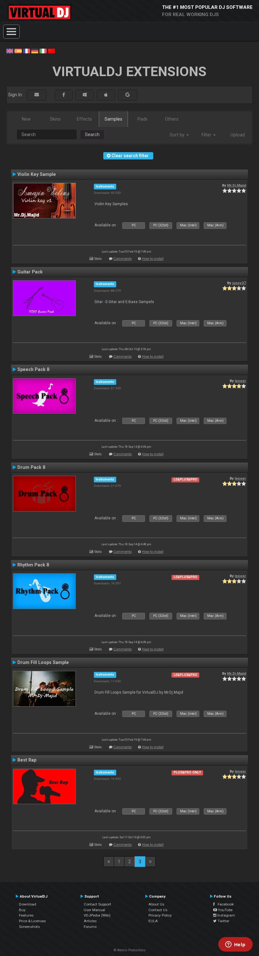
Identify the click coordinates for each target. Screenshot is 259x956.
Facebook (224, 904)
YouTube (224, 910)
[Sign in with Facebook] (64, 95)
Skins (55, 119)
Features (26, 915)
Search (92, 134)
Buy (22, 910)
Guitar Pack (30, 271)
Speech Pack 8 (33, 369)
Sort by (178, 134)
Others (171, 119)
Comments (122, 259)
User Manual (94, 910)
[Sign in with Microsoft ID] (84, 95)
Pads (142, 119)
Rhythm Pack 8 (33, 564)
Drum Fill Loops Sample (43, 662)
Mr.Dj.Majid (236, 185)
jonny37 (239, 283)
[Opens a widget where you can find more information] (235, 945)
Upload (238, 134)
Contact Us (157, 910)
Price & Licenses (32, 921)
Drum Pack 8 (31, 467)
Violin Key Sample (36, 174)
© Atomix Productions (130, 950)
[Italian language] (42, 50)
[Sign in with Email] (36, 95)
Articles (90, 921)
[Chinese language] (51, 50)
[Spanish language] (18, 50)
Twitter (223, 921)
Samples (113, 119)
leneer (240, 381)
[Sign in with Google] (127, 95)
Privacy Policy (160, 915)
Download (27, 904)
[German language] (34, 50)
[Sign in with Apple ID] (106, 95)
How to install (153, 259)
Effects (84, 119)
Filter (207, 134)
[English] (9, 50)
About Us (156, 904)
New (26, 119)
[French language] (26, 50)
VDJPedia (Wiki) (97, 915)
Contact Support (97, 904)
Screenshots (29, 926)
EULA (153, 921)
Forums (90, 926)
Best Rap (26, 759)
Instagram (225, 915)
